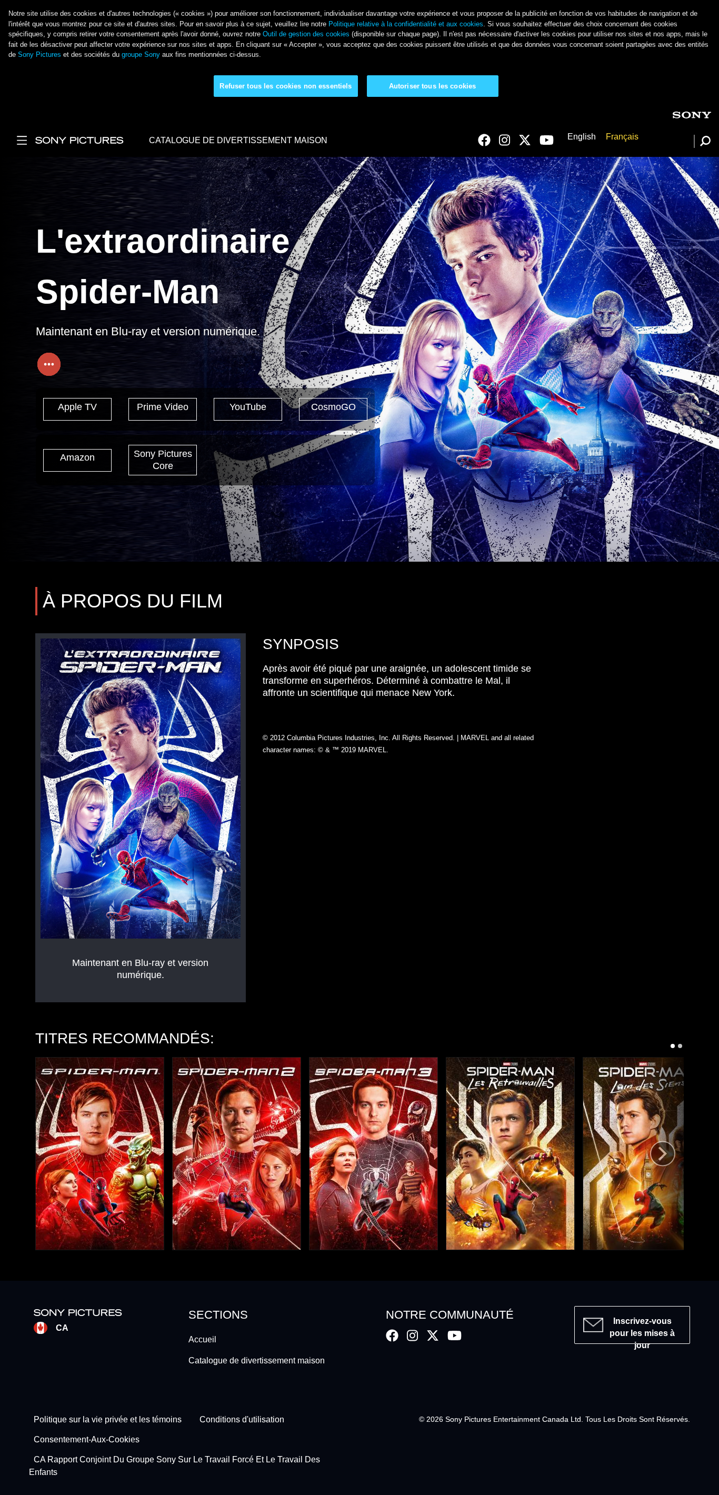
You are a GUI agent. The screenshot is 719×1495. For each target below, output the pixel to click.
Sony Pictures (39, 54)
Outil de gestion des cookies (306, 34)
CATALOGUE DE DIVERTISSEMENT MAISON (238, 140)
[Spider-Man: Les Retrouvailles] (510, 1153)
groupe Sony (141, 54)
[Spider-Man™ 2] (236, 1153)
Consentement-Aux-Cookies (86, 1439)
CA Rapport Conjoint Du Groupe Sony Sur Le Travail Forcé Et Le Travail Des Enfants (175, 1466)
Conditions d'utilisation (241, 1419)
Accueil (202, 1339)
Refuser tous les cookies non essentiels (285, 86)
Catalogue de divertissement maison (256, 1360)
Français (622, 136)
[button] (672, 1045)
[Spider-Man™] (99, 1153)
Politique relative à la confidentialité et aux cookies (405, 24)
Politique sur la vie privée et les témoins (108, 1419)
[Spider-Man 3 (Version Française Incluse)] (373, 1153)
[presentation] (663, 1153)
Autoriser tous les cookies (432, 86)
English (581, 136)
